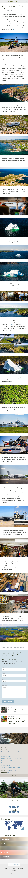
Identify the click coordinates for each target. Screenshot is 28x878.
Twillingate (10, 324)
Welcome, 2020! (15, 709)
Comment (4, 685)
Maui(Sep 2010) (10, 772)
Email (3, 673)
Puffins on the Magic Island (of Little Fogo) (11, 758)
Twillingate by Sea (5, 765)
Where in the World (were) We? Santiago (16, 721)
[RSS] (10, 812)
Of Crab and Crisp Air (6, 756)
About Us (14, 800)
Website (4, 679)
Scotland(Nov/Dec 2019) (11, 770)
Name (3, 667)
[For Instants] (14, 1)
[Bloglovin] (18, 812)
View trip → (14, 775)
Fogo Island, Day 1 (5, 763)
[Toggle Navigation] (1, 1)
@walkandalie (14, 864)
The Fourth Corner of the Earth (9, 754)
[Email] (15, 812)
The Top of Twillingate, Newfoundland (10, 767)
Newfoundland (20, 647)
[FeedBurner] (13, 812)
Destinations (6, 819)
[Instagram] (10, 807)
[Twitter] (18, 807)
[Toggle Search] (26, 1)
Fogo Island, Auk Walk (6, 760)
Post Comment (8, 701)
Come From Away (10, 489)
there (14, 29)
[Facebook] (13, 807)
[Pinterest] (15, 807)
